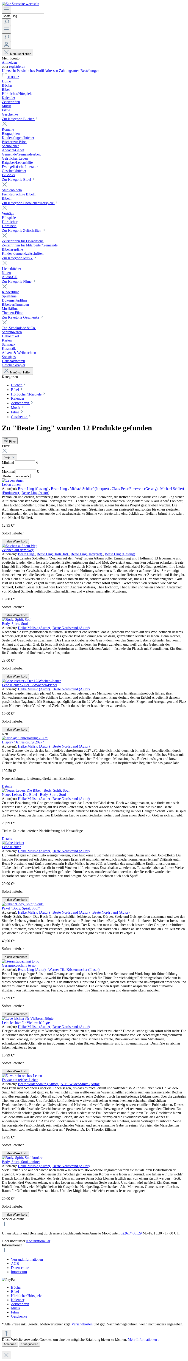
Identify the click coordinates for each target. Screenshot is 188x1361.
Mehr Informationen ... (144, 1339)
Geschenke (19, 1316)
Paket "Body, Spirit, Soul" (21, 908)
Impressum (19, 1272)
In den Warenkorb (15, 541)
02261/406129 (131, 1233)
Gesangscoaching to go (19, 965)
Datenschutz (20, 1268)
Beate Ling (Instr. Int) (53, 554)
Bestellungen (89, 71)
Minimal (20, 462)
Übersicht (9, 71)
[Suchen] (6, 22)
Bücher (16, 1287)
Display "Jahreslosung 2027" (23, 742)
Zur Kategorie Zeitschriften (22, 230)
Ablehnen (10, 1344)
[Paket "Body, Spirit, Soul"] (23, 904)
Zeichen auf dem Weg (18, 550)
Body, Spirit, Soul (15, 624)
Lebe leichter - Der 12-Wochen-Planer (29, 685)
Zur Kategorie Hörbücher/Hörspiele (28, 203)
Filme (15, 1312)
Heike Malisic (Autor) (34, 628)
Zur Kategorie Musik (17, 258)
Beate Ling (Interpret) (87, 554)
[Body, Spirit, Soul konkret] (22, 1158)
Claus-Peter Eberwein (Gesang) (135, 489)
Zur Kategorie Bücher (18, 119)
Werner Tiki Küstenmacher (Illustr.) (74, 969)
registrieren (17, 66)
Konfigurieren (29, 1344)
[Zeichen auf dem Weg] (19, 546)
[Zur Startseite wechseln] (20, 4)
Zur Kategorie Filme (17, 281)
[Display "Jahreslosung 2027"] (25, 738)
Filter (12, 441)
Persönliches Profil (30, 71)
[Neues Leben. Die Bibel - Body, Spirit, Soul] (35, 790)
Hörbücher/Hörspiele (26, 1296)
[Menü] (6, 10)
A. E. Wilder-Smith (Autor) (80, 1084)
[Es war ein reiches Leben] (22, 1076)
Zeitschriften (20, 1304)
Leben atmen (11, 484)
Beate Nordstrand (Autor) (71, 628)
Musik (15, 1308)
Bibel (15, 1291)
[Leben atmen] (13, 480)
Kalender (17, 1300)
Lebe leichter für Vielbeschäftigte (26, 1023)
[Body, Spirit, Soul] (16, 619)
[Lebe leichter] (13, 843)
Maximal (20, 471)
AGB (15, 1263)
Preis (7, 458)
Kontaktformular (38, 1241)
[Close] (6, 1355)
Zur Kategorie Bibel (17, 179)
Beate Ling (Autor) (35, 493)
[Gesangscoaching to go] (20, 961)
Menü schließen (20, 54)
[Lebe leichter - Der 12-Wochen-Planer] (31, 681)
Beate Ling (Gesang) (33, 489)
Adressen (51, 71)
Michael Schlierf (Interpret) (90, 489)
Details (7, 786)
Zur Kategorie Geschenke (21, 317)
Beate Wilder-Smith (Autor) (38, 1084)
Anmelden (9, 62)
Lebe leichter (11, 847)
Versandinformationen (27, 1259)
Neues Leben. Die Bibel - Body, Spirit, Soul (34, 794)
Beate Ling (59, 489)
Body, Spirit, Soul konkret (21, 1162)
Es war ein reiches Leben (20, 1080)
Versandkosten (82, 1324)
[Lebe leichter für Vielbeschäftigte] (27, 1018)
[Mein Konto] (6, 45)
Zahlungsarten (69, 71)
